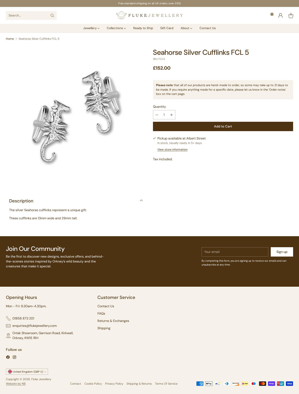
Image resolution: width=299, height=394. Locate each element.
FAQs (101, 313)
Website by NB (16, 383)
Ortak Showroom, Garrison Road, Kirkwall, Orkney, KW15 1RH (42, 335)
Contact (75, 383)
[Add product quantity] (171, 114)
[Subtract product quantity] (156, 114)
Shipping (103, 328)
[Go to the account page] (280, 15)
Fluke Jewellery (41, 379)
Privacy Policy (114, 383)
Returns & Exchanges (113, 321)
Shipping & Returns (139, 383)
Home (10, 39)
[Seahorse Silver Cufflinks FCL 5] (76, 118)
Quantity (159, 106)
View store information (172, 149)
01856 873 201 (23, 318)
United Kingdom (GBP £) (28, 371)
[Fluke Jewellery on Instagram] (14, 358)
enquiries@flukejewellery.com (34, 326)
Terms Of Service (166, 383)
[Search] (52, 15)
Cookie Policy (93, 383)
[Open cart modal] (291, 15)
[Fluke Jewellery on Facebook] (7, 358)
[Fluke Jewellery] (149, 15)
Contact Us (105, 306)
